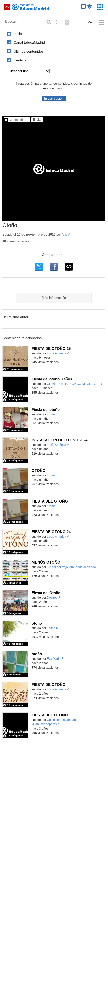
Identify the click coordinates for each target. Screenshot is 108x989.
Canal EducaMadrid (29, 42)
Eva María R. (55, 658)
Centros (20, 60)
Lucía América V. (58, 353)
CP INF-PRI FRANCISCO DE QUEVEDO (74, 383)
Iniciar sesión (53, 98)
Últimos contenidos (29, 51)
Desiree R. (54, 597)
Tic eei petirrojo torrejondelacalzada (71, 567)
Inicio (18, 34)
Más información (54, 298)
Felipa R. (53, 628)
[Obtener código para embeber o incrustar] (69, 267)
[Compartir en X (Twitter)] (39, 267)
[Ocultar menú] (96, 22)
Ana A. (66, 234)
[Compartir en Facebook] (54, 267)
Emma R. (53, 414)
